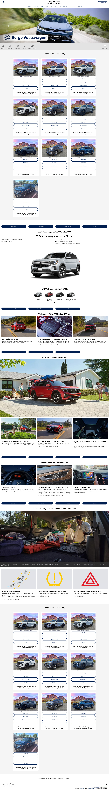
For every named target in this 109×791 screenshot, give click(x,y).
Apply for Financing (48, 6)
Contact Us (79, 6)
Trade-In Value (40, 457)
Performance (10, 48)
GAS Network (82, 788)
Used (42, 6)
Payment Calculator (68, 457)
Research (29, 6)
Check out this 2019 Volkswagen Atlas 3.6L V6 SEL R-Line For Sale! (26, 214)
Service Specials (41, 503)
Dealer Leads (104, 786)
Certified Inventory (68, 226)
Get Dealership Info (102, 2)
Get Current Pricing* (6, 241)
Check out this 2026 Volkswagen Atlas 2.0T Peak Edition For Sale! (26, 93)
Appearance (18, 48)
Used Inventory (25, 82)
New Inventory (36, 6)
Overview (3, 48)
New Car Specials (14, 351)
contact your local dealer (65, 778)
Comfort (24, 48)
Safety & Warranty (32, 48)
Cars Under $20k (41, 351)
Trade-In (55, 6)
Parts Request (67, 503)
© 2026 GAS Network (96, 787)
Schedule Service (72, 6)
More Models (105, 48)
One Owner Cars (14, 308)
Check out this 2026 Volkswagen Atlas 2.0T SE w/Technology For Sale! (26, 133)
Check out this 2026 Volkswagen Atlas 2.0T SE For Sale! (83, 93)
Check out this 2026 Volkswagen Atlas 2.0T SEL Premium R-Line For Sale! (54, 173)
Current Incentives (63, 6)
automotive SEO (91, 788)
